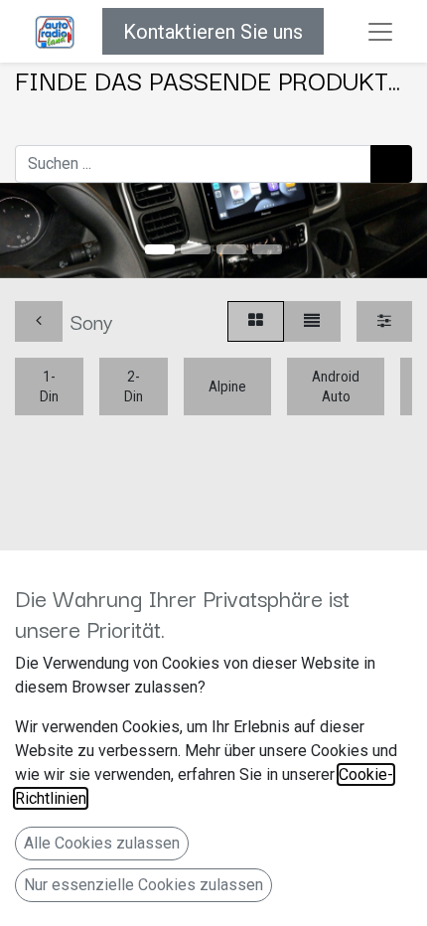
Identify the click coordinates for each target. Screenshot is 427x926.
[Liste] (312, 321)
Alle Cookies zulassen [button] (102, 843)
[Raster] (255, 321)
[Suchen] (391, 164)
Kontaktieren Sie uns (213, 32)
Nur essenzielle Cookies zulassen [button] (143, 884)
